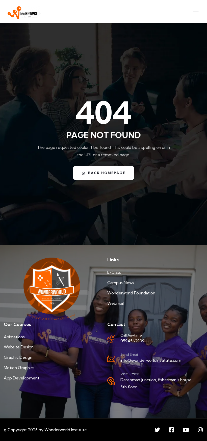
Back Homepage (106, 173)
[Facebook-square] (171, 430)
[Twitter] (157, 430)
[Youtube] (186, 430)
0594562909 (132, 340)
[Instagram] (200, 430)
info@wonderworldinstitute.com (150, 360)
